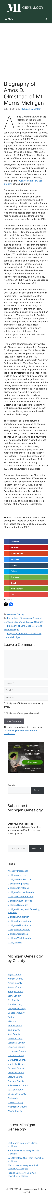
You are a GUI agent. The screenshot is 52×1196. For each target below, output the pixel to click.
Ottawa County (15, 1077)
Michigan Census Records (21, 892)
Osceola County (16, 1072)
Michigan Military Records (21, 925)
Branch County (15, 1004)
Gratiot (11, 1017)
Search (11, 785)
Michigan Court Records (20, 901)
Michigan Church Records (20, 896)
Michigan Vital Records (19, 938)
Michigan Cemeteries (18, 888)
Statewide (13, 1098)
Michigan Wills (15, 942)
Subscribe (36, 848)
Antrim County (15, 983)
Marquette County (17, 1060)
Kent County (14, 1034)
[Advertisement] (26, 50)
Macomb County (16, 1055)
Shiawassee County (18, 1085)
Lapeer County (15, 1038)
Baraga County (15, 991)
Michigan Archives (17, 875)
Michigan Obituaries (18, 934)
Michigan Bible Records (19, 879)
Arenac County (15, 987)
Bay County (13, 1000)
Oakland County (16, 1068)
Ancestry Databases (18, 871)
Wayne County (15, 1111)
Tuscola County (15, 1102)
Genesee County (15, 614)
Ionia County (14, 1030)
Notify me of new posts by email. (23, 713)
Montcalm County (16, 1064)
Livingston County (17, 1051)
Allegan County (15, 978)
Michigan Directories (18, 905)
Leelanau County (16, 1042)
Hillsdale (12, 1021)
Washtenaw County (17, 1106)
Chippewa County (16, 1008)
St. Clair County (15, 1089)
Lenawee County (16, 1047)
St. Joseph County (17, 1094)
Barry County (14, 996)
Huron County (15, 1025)
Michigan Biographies (18, 883)
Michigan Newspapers (19, 929)
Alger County (14, 974)
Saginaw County (16, 1081)
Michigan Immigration (18, 917)
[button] (46, 19)
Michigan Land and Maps (20, 921)
